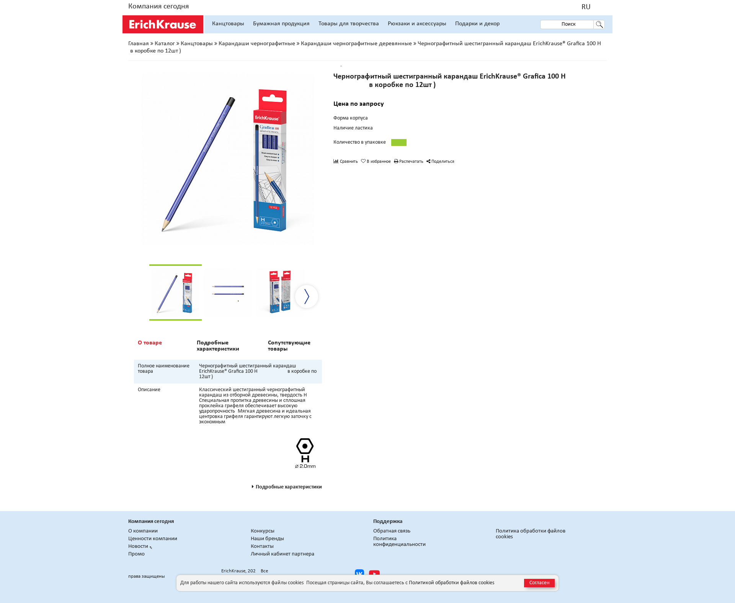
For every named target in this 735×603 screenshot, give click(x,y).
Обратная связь (391, 531)
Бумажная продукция (281, 24)
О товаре (150, 343)
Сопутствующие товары (289, 346)
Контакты (262, 546)
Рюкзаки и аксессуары (417, 24)
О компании (143, 531)
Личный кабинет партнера (282, 554)
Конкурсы (262, 531)
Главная (138, 44)
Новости (138, 546)
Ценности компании (152, 539)
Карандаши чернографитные (257, 44)
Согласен (539, 583)
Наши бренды (267, 539)
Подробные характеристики (218, 346)
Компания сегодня (158, 6)
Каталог (165, 44)
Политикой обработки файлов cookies (451, 583)
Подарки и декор (477, 24)
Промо (136, 554)
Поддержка (387, 521)
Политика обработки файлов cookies (530, 534)
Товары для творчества (348, 24)
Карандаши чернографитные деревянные (356, 44)
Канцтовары (228, 24)
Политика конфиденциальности (399, 541)
